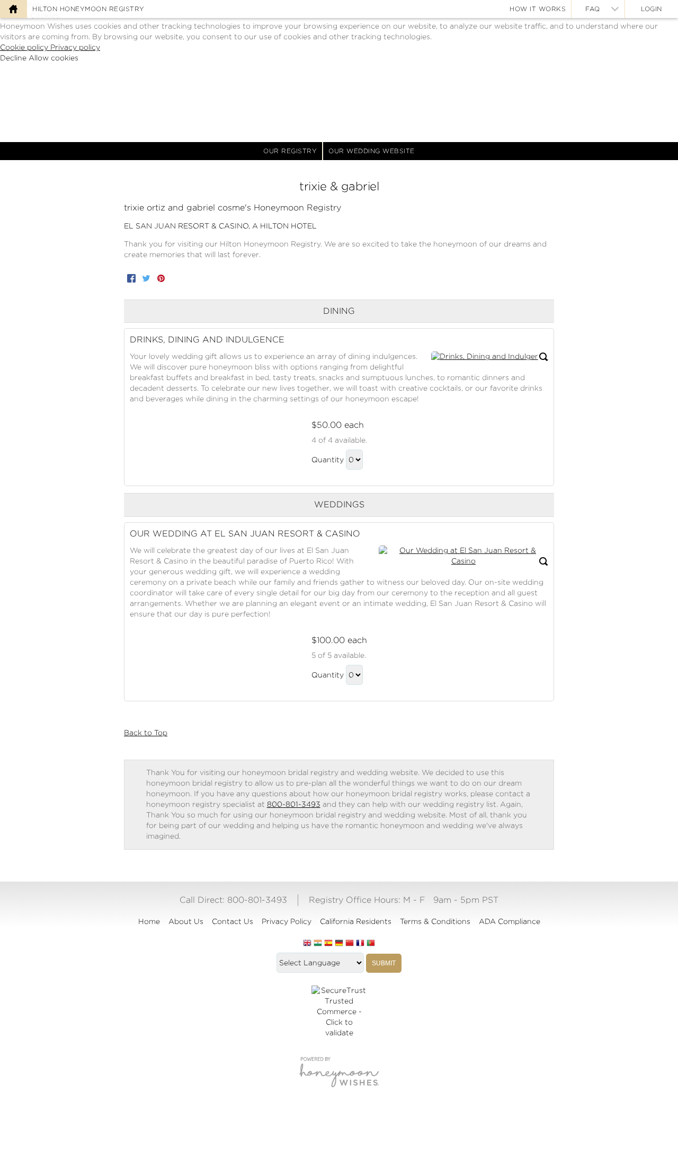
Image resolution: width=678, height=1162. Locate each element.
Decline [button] (14, 58)
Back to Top (145, 732)
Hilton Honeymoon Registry (88, 9)
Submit (384, 963)
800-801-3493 (293, 804)
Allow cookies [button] (53, 58)
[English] (307, 943)
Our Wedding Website (371, 151)
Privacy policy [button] (75, 47)
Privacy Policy (286, 921)
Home (149, 921)
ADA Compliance (509, 921)
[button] (489, 356)
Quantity (327, 459)
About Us (185, 921)
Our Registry (290, 151)
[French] (360, 943)
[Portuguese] (371, 943)
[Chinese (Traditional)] (349, 943)
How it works (538, 9)
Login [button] (651, 9)
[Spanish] (328, 943)
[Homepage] (13, 9)
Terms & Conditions (435, 921)
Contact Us (232, 921)
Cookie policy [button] (25, 47)
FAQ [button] (592, 9)
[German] (339, 943)
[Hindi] (318, 943)
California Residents (355, 921)
